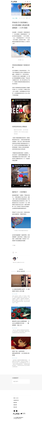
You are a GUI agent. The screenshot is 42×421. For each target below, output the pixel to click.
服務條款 (15, 404)
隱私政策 (15, 407)
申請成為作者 (16, 400)
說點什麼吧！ (16, 381)
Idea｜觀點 (14, 18)
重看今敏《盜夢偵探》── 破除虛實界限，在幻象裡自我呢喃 (20, 353)
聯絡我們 (15, 402)
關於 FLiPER (16, 398)
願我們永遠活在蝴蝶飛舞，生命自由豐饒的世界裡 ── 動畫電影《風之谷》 (20, 323)
